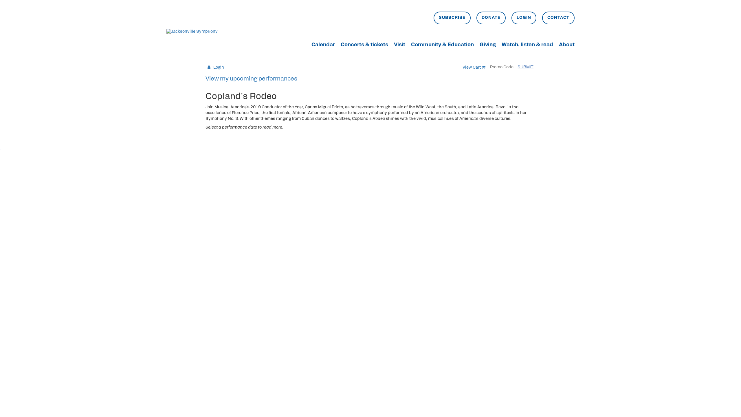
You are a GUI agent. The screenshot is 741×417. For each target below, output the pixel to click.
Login (524, 18)
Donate (491, 18)
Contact (558, 18)
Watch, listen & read (527, 45)
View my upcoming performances (251, 79)
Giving (488, 45)
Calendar (323, 45)
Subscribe (452, 18)
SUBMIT (525, 67)
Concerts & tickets (364, 45)
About (567, 45)
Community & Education (442, 45)
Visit (399, 45)
